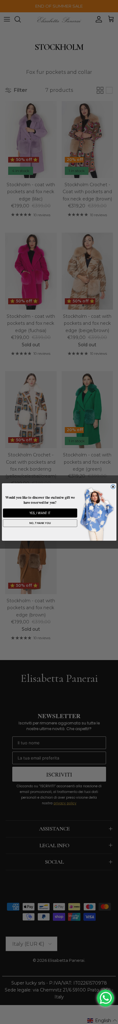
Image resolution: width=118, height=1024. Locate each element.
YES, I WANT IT (39, 513)
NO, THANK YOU (40, 523)
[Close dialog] (113, 487)
